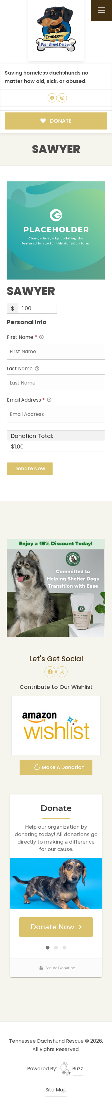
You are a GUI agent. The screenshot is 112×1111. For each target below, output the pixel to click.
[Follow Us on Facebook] (52, 98)
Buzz (77, 1068)
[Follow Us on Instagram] (62, 98)
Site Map (56, 1089)
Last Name (20, 368)
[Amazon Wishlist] (56, 725)
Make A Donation (62, 767)
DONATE (60, 121)
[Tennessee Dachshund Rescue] (56, 29)
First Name (22, 337)
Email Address (26, 399)
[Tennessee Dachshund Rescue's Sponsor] (56, 587)
